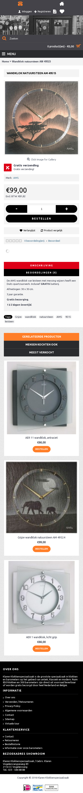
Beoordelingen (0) (41, 272)
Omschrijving (41, 265)
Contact (9, 714)
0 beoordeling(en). (34, 240)
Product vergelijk (53, 230)
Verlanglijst (29, 230)
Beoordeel (54, 240)
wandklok (30, 316)
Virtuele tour (12, 723)
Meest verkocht (41, 352)
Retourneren (12, 740)
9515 (68, 316)
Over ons (10, 697)
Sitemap (9, 719)
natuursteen (46, 316)
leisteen (9, 321)
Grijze (18, 316)
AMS (16, 177)
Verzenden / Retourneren (19, 701)
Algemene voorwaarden (18, 710)
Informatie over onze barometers (23, 748)
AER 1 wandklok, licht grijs (41, 637)
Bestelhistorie (12, 744)
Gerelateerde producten (41, 336)
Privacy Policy (12, 706)
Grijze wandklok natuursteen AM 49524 (41, 537)
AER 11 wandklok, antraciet (41, 437)
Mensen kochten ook (41, 344)
